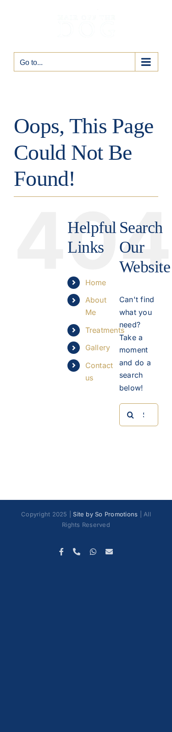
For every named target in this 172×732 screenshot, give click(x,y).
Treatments (104, 330)
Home (95, 282)
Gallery (98, 347)
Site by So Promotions (105, 514)
